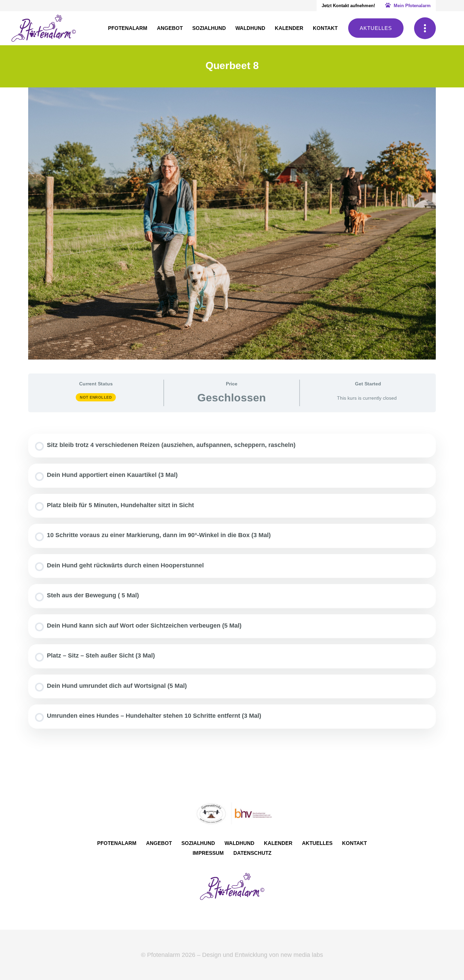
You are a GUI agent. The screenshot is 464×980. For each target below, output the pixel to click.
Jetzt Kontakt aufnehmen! (348, 5)
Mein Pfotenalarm (411, 5)
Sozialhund (198, 843)
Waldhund (239, 843)
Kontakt (354, 843)
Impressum (208, 853)
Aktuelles (376, 28)
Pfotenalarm (117, 843)
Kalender (278, 843)
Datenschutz (252, 853)
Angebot (159, 843)
